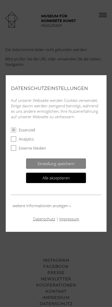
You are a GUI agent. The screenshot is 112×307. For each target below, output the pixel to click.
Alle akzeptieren (56, 177)
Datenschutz (44, 218)
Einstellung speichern (56, 163)
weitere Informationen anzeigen (42, 205)
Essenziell (27, 129)
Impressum (69, 218)
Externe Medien (32, 148)
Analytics (26, 139)
